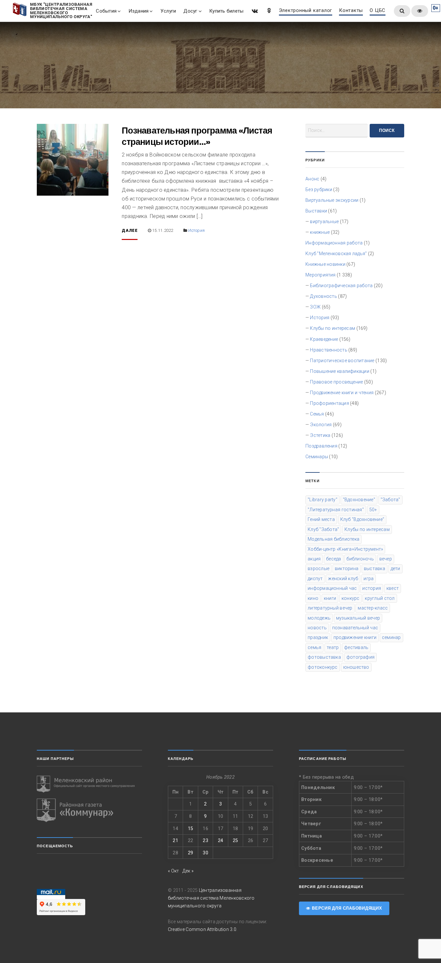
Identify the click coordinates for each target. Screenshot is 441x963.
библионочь (360, 558)
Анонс (312, 178)
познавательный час (355, 627)
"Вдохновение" (359, 499)
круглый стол (380, 598)
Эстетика (320, 435)
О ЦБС (377, 10)
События (106, 11)
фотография (360, 657)
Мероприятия (320, 274)
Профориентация (329, 403)
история (371, 588)
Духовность (323, 296)
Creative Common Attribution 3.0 (202, 929)
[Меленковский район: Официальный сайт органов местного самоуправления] (89, 784)
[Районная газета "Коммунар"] (89, 810)
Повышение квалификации (339, 371)
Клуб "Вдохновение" (362, 519)
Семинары (316, 456)
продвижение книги (354, 637)
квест (392, 588)
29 (190, 852)
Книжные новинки (325, 264)
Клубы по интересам (332, 328)
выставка (374, 568)
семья (314, 647)
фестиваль (356, 647)
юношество (356, 667)
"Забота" (390, 499)
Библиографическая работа (341, 285)
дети (395, 568)
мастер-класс (373, 608)
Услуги (168, 11)
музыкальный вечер (358, 618)
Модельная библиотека (333, 539)
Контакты (351, 10)
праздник (318, 637)
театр (333, 647)
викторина (346, 568)
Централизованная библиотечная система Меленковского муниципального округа (211, 898)
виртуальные (324, 221)
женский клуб (343, 578)
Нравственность (328, 349)
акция (314, 558)
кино (313, 598)
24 (220, 840)
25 (235, 840)
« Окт (173, 870)
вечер (385, 558)
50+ (373, 509)
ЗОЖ (315, 306)
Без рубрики (318, 189)
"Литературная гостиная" (336, 509)
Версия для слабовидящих (346, 908)
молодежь (319, 618)
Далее (130, 231)
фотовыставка (324, 657)
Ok (268, 10)
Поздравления (321, 446)
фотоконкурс (323, 667)
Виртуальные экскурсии (331, 200)
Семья (317, 414)
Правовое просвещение (336, 381)
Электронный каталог (306, 10)
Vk (254, 10)
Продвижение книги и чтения (342, 392)
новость (317, 627)
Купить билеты (226, 11)
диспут (315, 578)
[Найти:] (336, 130)
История (196, 230)
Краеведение (324, 339)
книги (330, 598)
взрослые (318, 568)
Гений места (321, 519)
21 (175, 840)
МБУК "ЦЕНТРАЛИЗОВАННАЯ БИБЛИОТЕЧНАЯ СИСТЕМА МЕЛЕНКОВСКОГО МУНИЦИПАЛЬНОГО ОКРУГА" (61, 11)
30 (205, 852)
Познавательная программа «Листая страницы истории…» (197, 136)
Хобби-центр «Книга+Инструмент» (345, 549)
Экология (321, 424)
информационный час (332, 588)
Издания (138, 11)
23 (205, 840)
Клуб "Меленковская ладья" (336, 253)
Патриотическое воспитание (342, 360)
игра (369, 578)
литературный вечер (330, 608)
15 (190, 828)
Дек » (187, 870)
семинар (391, 637)
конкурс (351, 598)
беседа (333, 558)
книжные (320, 232)
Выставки (316, 210)
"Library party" (322, 499)
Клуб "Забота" (323, 529)
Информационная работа (334, 242)
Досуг (190, 11)
